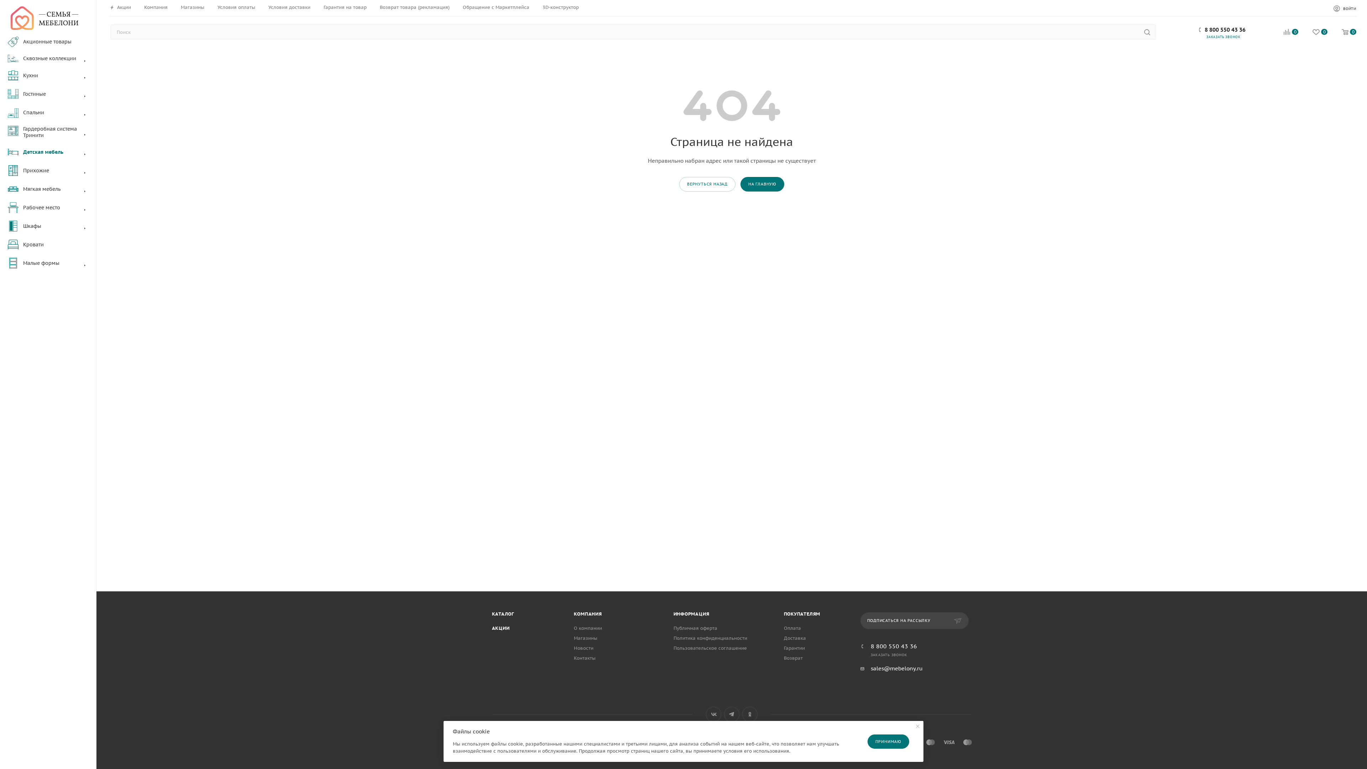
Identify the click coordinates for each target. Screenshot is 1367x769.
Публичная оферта (695, 628)
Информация (691, 614)
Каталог (503, 614)
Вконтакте (713, 714)
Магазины (585, 638)
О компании (588, 628)
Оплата (792, 628)
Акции (501, 628)
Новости (583, 648)
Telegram (731, 714)
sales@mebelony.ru (897, 668)
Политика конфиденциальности (710, 638)
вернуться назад (707, 184)
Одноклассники (750, 714)
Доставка (795, 638)
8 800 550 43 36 (1225, 29)
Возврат (793, 658)
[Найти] (1147, 32)
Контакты (585, 658)
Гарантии (794, 648)
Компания (588, 614)
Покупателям (802, 614)
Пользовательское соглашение (710, 648)
